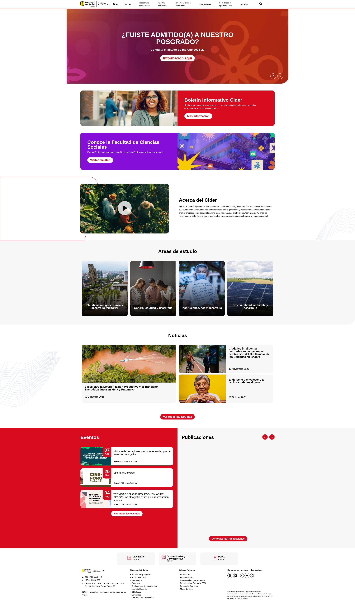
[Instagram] (252, 575)
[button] (273, 76)
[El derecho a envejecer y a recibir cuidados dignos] (202, 389)
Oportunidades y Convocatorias (176, 557)
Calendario (138, 556)
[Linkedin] (235, 575)
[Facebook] (229, 575)
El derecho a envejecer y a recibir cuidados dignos (246, 381)
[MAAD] (215, 558)
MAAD (221, 556)
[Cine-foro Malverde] (95, 477)
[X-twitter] (241, 575)
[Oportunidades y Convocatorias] (164, 557)
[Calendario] (129, 558)
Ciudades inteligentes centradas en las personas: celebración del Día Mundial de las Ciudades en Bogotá (249, 352)
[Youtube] (246, 575)
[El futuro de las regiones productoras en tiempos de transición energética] (95, 456)
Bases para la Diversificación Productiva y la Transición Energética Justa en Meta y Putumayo (122, 388)
